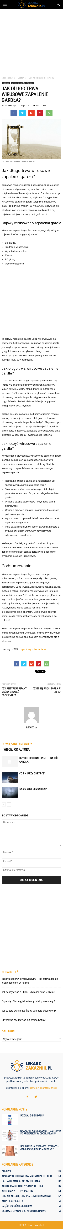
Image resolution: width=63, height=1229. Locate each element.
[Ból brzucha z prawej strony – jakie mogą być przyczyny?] (10, 1150)
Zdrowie (6, 1171)
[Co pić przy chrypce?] (10, 777)
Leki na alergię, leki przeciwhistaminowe (26, 1196)
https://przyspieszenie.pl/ (33, 649)
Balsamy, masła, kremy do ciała (21, 1181)
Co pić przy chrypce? (32, 773)
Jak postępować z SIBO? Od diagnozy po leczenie (28, 992)
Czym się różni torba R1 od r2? (47, 690)
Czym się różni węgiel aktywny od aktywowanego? (28, 1001)
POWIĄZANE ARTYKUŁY (17, 744)
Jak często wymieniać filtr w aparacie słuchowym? (29, 1010)
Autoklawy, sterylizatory (17, 1191)
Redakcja (11, 105)
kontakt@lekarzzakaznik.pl (43, 1087)
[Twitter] (36, 1097)
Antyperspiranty (12, 1201)
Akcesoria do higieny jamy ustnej (22, 1186)
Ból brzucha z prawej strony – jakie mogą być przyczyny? (39, 1147)
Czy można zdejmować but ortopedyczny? (24, 1020)
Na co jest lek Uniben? (33, 788)
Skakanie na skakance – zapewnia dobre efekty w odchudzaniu (40, 1132)
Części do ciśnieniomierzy (17, 1205)
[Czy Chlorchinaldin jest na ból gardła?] (10, 761)
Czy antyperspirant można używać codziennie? (14, 692)
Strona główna (8, 77)
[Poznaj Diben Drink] (10, 1119)
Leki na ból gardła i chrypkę (22, 83)
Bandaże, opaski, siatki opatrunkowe (24, 1210)
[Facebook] (27, 1097)
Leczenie (6, 83)
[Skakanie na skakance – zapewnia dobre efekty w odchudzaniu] (10, 1135)
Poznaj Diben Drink (32, 1115)
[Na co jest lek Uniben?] (10, 792)
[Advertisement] (31, 41)
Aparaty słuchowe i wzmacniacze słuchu (27, 1176)
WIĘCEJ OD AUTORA (17, 749)
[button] (58, 4)
